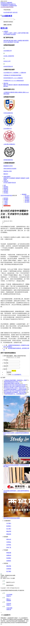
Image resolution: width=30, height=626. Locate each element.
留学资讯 (10, 195)
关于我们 (8, 523)
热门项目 (8, 571)
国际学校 (5, 83)
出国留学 (5, 31)
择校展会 (27, 197)
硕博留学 (5, 188)
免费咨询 (8, 555)
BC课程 (23, 92)
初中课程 (10, 92)
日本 (15, 42)
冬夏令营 (5, 181)
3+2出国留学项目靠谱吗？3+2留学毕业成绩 (15, 389)
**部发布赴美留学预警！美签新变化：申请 (15, 380)
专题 (14, 12)
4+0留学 (5, 33)
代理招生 (8, 542)
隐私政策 (8, 534)
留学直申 (5, 191)
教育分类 (4, 28)
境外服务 (27, 200)
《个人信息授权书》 (16, 374)
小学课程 (5, 92)
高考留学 (8, 34)
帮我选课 (8, 552)
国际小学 (5, 84)
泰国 (23, 40)
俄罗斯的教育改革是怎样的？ (11, 381)
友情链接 (8, 568)
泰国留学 (18, 178)
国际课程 (20, 84)
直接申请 (5, 178)
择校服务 (24, 194)
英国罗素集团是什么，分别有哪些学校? (15, 393)
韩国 (17, 42)
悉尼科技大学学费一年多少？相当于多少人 (15, 387)
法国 (8, 42)
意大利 (5, 42)
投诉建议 (8, 558)
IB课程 (7, 93)
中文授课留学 (11, 178)
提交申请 (9, 372)
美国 (7, 40)
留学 (11, 12)
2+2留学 (14, 33)
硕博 (8, 12)
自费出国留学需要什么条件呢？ (12, 383)
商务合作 (8, 539)
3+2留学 (5, 201)
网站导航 (8, 566)
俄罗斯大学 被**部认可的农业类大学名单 (14, 384)
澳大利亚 (11, 40)
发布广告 (8, 547)
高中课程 (15, 92)
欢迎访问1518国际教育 (6, 2)
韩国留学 (23, 178)
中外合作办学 (6, 205)
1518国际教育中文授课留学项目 (9, 5)
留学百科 (5, 198)
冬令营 (5, 12)
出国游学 (9, 182)
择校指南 (25, 84)
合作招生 (8, 544)
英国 (4, 40)
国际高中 (15, 84)
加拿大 (15, 40)
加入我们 (8, 528)
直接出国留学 (6, 176)
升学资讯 (5, 192)
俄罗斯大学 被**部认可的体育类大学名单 (14, 390)
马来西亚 (19, 40)
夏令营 (14, 182)
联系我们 (8, 526)
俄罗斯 (27, 40)
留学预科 (23, 33)
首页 (16, 12)
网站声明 (8, 531)
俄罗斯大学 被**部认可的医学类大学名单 (14, 386)
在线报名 (8, 560)
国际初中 (10, 84)
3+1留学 (10, 33)
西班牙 (11, 42)
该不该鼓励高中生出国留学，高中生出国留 (15, 392)
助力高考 (27, 202)
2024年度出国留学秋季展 (7, 7)
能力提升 (27, 195)
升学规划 (27, 198)
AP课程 (19, 92)
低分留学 (13, 34)
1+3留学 (19, 33)
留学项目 (5, 186)
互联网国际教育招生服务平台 (8, 4)
